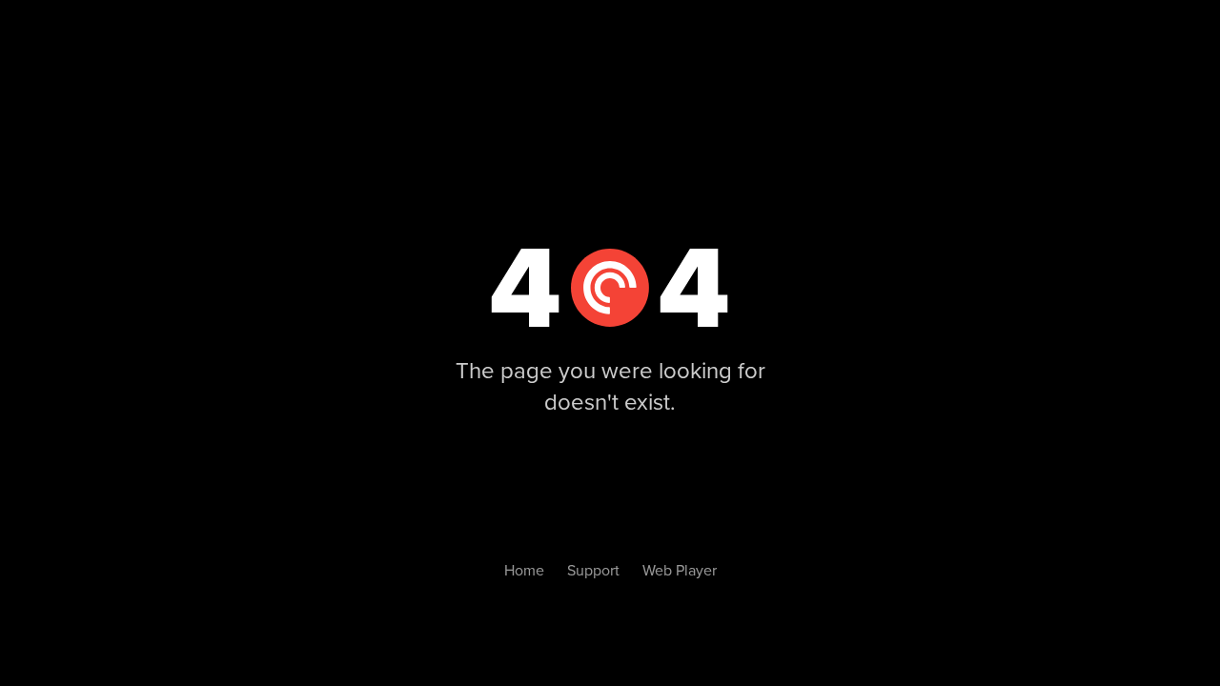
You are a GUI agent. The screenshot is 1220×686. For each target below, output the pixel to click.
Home (524, 570)
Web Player (679, 570)
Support (593, 570)
